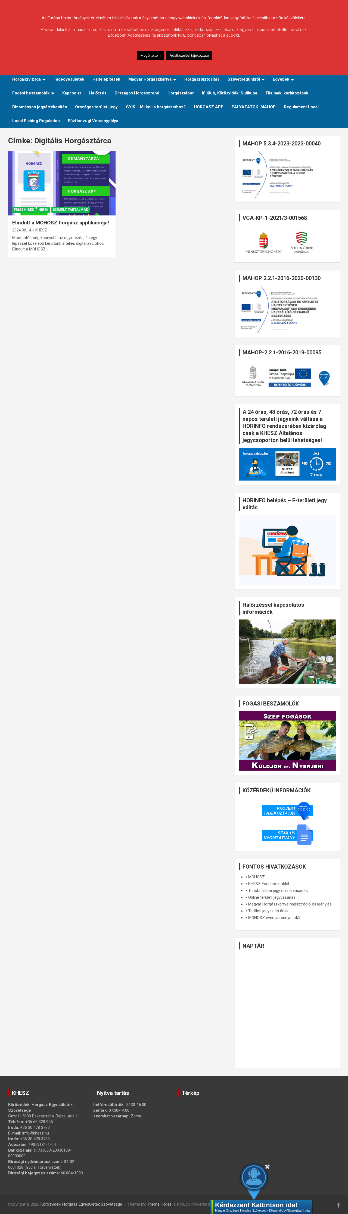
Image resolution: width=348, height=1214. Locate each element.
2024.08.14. (22, 230)
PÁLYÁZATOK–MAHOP (254, 106)
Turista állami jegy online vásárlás (278, 890)
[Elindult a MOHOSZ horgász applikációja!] (62, 183)
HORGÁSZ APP (208, 106)
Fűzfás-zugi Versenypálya (93, 120)
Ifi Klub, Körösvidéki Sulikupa (229, 93)
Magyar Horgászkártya (150, 79)
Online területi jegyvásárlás (272, 897)
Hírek (43, 210)
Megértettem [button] (151, 55)
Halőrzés (97, 93)
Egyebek (281, 79)
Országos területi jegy (96, 106)
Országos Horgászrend (136, 93)
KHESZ (41, 230)
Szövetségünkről (244, 79)
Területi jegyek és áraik (268, 910)
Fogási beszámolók (30, 93)
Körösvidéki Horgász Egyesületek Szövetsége (81, 1204)
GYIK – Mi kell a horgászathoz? (156, 106)
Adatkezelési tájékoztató (189, 55)
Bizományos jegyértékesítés (39, 106)
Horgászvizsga (26, 79)
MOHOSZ (256, 877)
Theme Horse (159, 1204)
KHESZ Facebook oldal (268, 883)
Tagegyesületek (69, 79)
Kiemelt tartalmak (70, 210)
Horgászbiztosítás (201, 79)
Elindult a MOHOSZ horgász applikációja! (60, 223)
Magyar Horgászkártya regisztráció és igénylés (290, 904)
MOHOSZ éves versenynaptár (274, 917)
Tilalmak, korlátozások (286, 93)
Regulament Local (301, 106)
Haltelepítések (106, 79)
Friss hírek (24, 210)
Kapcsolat (71, 93)
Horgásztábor (180, 93)
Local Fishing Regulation (36, 120)
